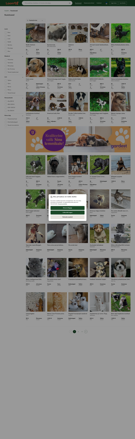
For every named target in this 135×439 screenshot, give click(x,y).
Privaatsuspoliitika (62, 204)
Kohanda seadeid (67, 217)
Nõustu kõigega (67, 208)
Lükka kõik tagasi (67, 212)
